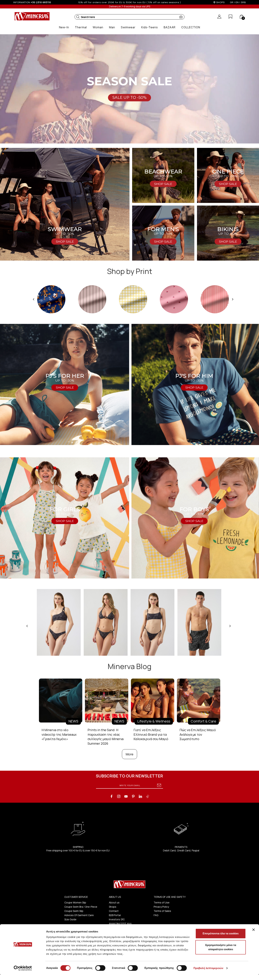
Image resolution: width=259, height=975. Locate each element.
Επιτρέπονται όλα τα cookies (221, 933)
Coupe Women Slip (75, 902)
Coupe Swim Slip (73, 911)
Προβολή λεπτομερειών (208, 968)
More (129, 754)
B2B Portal (115, 915)
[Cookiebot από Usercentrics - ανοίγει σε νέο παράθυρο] (22, 968)
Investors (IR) (117, 919)
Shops (112, 906)
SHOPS (220, 2)
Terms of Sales (162, 911)
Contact (114, 911)
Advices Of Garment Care (79, 915)
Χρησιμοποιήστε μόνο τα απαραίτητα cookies (220, 947)
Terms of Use (161, 902)
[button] (77, 16)
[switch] (100, 968)
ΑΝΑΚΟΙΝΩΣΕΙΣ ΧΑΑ (120, 923)
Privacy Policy (161, 906)
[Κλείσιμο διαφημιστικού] (253, 929)
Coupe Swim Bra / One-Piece (80, 906)
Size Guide (70, 919)
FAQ (156, 915)
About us (114, 902)
